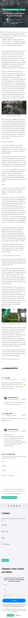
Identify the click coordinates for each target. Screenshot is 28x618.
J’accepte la (12, 493)
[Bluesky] (8, 505)
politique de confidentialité (15, 493)
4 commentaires (14, 23)
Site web (4, 470)
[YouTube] (16, 505)
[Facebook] (11, 505)
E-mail (4, 466)
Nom (3, 461)
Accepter (10, 615)
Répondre (23, 379)
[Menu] (25, 2)
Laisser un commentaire (9, 497)
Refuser (18, 615)
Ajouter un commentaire (8, 475)
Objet (3, 537)
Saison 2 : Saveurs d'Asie (13, 9)
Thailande (22, 9)
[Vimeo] (19, 505)
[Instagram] (14, 505)
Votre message (5, 544)
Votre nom (4, 525)
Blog (4, 9)
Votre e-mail (5, 531)
